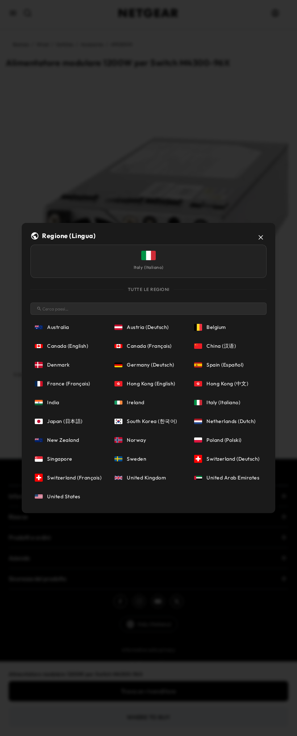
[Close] (261, 237)
